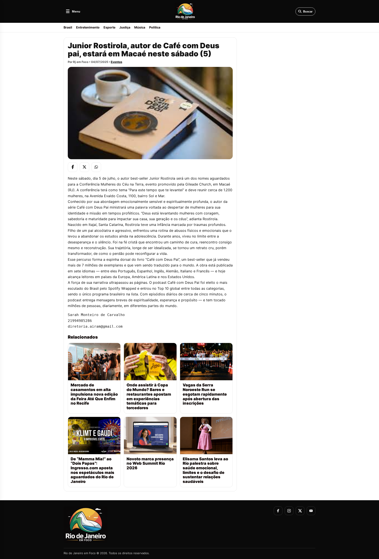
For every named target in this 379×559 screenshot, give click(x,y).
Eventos (116, 62)
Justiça (124, 27)
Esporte (109, 27)
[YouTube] (311, 510)
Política (154, 27)
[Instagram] (289, 510)
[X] (84, 167)
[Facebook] (72, 167)
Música (139, 27)
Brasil (68, 27)
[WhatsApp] (96, 167)
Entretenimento (88, 27)
